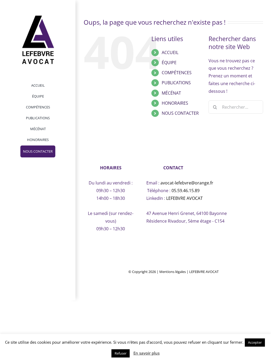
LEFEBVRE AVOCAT (184, 198)
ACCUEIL (170, 52)
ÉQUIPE (169, 62)
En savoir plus (146, 353)
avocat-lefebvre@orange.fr (186, 183)
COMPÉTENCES (177, 73)
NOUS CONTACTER (180, 113)
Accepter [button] (255, 342)
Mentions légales (172, 271)
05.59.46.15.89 (185, 190)
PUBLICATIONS (176, 83)
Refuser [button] (121, 353)
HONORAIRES (175, 103)
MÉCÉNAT (171, 93)
